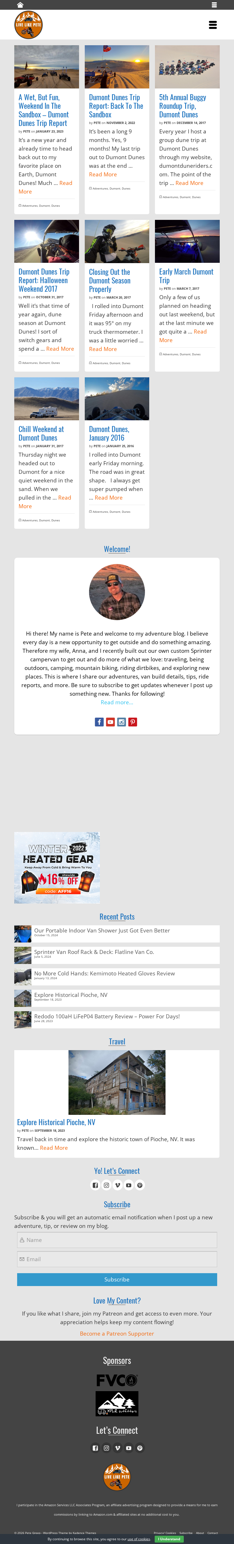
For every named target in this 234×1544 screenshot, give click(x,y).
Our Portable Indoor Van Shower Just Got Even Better (102, 930)
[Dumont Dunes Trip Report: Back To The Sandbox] (117, 66)
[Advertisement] (117, 783)
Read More (103, 174)
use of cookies (139, 1539)
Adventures (30, 206)
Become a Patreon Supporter (117, 1333)
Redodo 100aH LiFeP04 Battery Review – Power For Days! (107, 1016)
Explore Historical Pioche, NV (70, 994)
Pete (26, 131)
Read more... (117, 702)
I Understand (169, 1539)
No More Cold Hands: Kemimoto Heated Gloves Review (104, 973)
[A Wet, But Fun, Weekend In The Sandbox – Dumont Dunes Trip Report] (46, 66)
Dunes (55, 206)
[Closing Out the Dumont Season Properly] (117, 241)
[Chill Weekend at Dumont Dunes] (46, 399)
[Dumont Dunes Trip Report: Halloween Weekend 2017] (46, 241)
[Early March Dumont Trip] (187, 241)
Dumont (44, 206)
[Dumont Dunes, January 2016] (117, 399)
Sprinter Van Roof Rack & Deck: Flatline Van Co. (94, 951)
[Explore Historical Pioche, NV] (116, 1082)
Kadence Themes (84, 1533)
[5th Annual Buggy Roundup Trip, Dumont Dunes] (187, 66)
